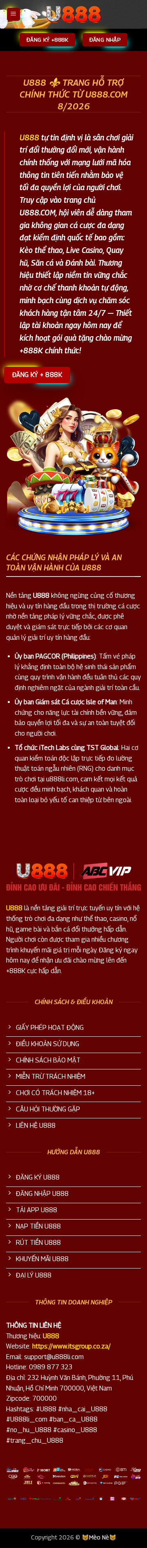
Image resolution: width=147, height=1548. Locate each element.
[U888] (73, 14)
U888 (29, 137)
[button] (13, 14)
